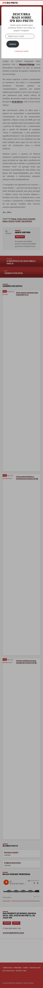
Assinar (12, 44)
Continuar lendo (21, 51)
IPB (10, 2)
